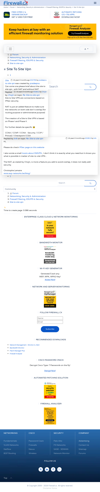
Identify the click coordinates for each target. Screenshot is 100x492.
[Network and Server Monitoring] (50, 299)
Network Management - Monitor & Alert (25, 345)
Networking (11, 433)
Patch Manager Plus (17, 351)
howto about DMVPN (32, 153)
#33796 (33, 80)
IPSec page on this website (31, 147)
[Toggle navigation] (10, 48)
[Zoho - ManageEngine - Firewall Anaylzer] (50, 31)
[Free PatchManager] (50, 390)
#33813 (88, 138)
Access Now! (50, 280)
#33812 (36, 92)
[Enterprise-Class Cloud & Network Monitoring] (50, 229)
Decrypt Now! (50, 371)
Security (58, 433)
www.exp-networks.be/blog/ (17, 173)
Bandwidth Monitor (17, 348)
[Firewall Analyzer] (50, 416)
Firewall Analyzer (16, 354)
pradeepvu (43, 80)
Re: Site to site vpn (31, 95)
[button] (95, 3)
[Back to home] (16, 3)
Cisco (32, 433)
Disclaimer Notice (50, 488)
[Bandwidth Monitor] (50, 255)
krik (95, 138)
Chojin (44, 92)
